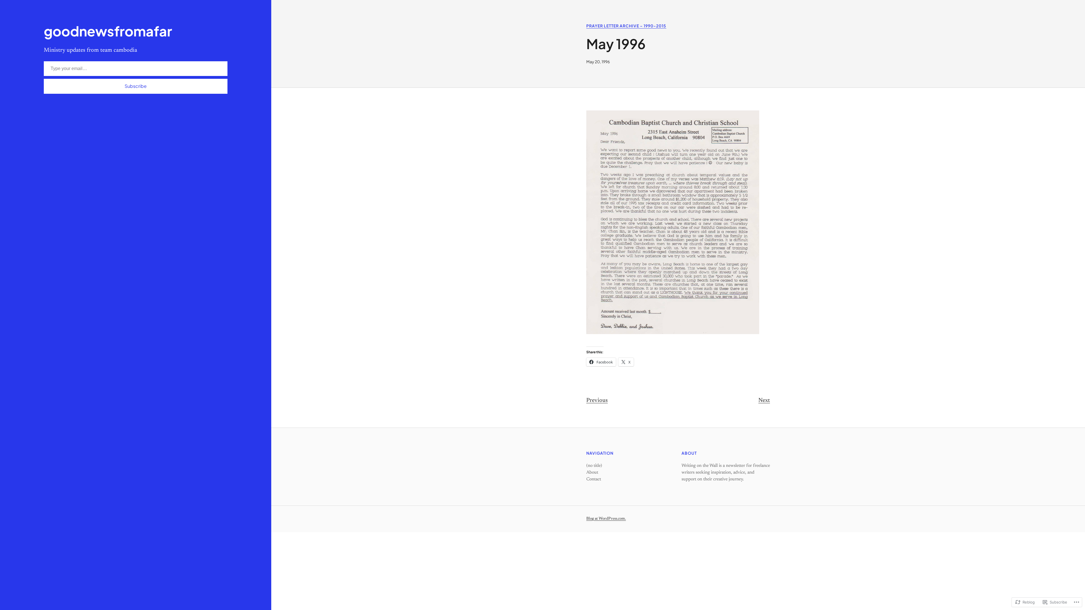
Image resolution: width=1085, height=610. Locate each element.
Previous (597, 400)
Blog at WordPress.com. (606, 519)
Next (764, 400)
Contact (593, 479)
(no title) (594, 465)
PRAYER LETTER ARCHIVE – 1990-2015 (626, 25)
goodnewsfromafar (108, 31)
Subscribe (136, 86)
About (592, 472)
